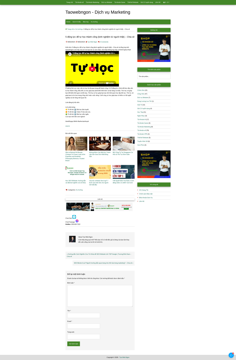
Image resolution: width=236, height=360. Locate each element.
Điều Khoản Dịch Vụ (146, 197)
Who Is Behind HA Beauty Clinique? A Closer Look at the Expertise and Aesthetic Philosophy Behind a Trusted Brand (75, 156)
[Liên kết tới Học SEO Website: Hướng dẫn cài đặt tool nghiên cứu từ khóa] (76, 172)
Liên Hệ (141, 201)
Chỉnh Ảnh (140, 90)
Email (69, 321)
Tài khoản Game (142, 123)
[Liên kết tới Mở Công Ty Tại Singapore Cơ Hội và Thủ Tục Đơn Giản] (124, 144)
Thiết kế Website (142, 137)
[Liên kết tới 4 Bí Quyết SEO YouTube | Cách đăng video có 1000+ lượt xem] (124, 172)
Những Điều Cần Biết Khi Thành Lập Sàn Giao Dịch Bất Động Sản (100, 154)
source (67, 126)
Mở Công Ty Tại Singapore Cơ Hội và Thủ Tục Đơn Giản (123, 153)
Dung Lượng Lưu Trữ (144, 101)
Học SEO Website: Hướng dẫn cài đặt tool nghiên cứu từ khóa (75, 182)
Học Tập (140, 112)
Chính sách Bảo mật (145, 194)
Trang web (70, 332)
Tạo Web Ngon (124, 357)
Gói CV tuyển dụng (143, 108)
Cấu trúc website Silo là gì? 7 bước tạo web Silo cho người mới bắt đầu (98, 183)
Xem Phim (140, 145)
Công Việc (140, 94)
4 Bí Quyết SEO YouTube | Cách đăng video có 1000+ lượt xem (123, 182)
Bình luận (70, 283)
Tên (69, 311)
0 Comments (104, 42)
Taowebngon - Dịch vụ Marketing (97, 12)
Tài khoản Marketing (144, 127)
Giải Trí (139, 105)
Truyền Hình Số (142, 141)
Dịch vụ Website (142, 97)
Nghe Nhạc (141, 116)
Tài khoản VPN (142, 134)
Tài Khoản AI (141, 119)
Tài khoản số (141, 130)
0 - (167, 2)
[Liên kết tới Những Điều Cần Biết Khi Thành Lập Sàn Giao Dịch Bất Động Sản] (100, 144)
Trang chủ (70, 29)
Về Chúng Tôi (143, 190)
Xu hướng (78, 29)
